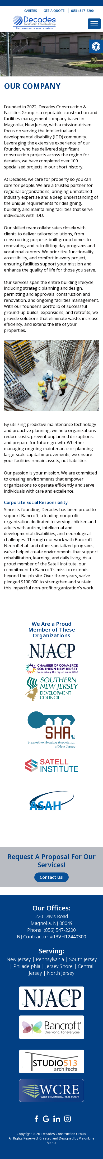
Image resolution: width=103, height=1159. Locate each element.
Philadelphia (26, 966)
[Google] (46, 1118)
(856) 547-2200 (82, 10)
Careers (30, 10)
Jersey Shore (59, 966)
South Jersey (83, 959)
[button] (96, 46)
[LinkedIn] (57, 1118)
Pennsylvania (50, 959)
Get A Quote (54, 10)
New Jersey (19, 959)
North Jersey (60, 973)
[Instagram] (67, 1118)
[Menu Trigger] (94, 23)
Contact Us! (51, 877)
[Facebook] (35, 1118)
